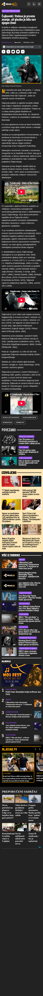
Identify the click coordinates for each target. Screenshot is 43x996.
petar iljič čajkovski (11, 417)
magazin (4, 42)
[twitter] (8, 51)
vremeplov (20, 422)
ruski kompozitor (29, 417)
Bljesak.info (18, 42)
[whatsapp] (13, 51)
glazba (10, 42)
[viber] (18, 51)
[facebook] (3, 51)
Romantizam (7, 422)
